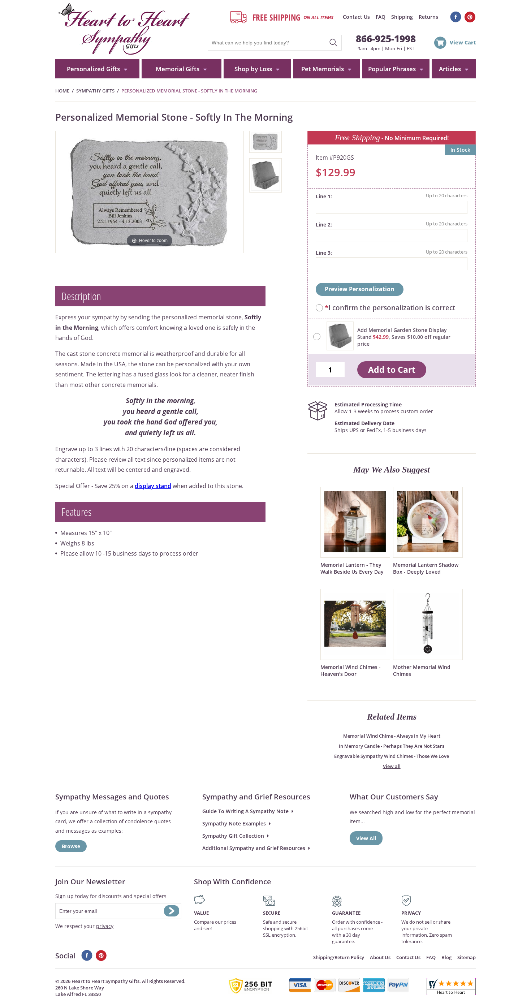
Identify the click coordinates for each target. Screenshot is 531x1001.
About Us (380, 957)
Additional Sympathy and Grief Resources (253, 848)
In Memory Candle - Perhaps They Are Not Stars (391, 746)
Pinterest (470, 17)
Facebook (455, 17)
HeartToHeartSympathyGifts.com (123, 29)
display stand (153, 486)
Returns (428, 16)
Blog (446, 957)
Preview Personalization (359, 289)
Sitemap (466, 957)
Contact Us (356, 16)
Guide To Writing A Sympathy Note (245, 811)
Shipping (402, 16)
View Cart (463, 42)
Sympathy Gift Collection (233, 835)
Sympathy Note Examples (234, 823)
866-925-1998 (386, 38)
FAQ (380, 16)
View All (366, 838)
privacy (104, 926)
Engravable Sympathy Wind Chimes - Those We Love (391, 756)
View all (392, 766)
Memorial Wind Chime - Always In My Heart (391, 736)
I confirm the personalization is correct (390, 307)
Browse (71, 846)
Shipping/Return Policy (338, 957)
